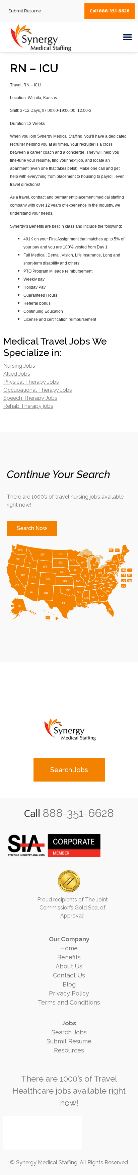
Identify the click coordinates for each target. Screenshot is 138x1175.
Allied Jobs (16, 374)
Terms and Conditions (69, 1002)
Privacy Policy (69, 993)
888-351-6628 (78, 813)
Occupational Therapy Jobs (37, 390)
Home (69, 948)
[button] (127, 37)
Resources (69, 1050)
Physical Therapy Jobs (31, 382)
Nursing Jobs (19, 366)
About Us (69, 966)
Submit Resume (69, 1041)
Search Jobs (69, 1032)
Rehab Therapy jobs (28, 406)
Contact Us (69, 975)
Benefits (69, 957)
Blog (69, 984)
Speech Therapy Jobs (30, 398)
